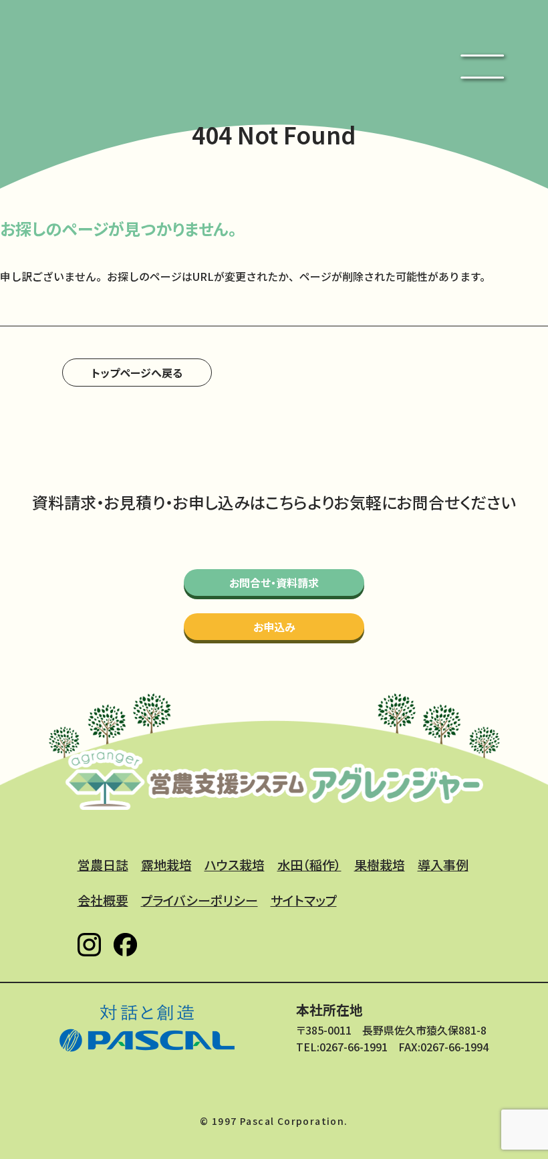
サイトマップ (304, 900)
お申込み (274, 627)
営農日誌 (103, 864)
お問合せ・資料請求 (274, 582)
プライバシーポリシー (199, 900)
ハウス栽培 (234, 864)
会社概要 (103, 900)
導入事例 (443, 864)
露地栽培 (166, 864)
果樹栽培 (379, 864)
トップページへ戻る (137, 372)
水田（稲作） (309, 864)
